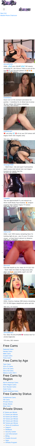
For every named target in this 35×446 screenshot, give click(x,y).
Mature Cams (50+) (10, 373)
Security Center (10, 432)
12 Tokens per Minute (10, 414)
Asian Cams (7, 389)
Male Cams (7, 353)
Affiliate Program (11, 442)
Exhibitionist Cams (9, 397)
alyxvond (7, 265)
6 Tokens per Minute (10, 412)
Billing (7, 436)
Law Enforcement (11, 434)
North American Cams (10, 382)
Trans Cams (7, 358)
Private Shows (8, 402)
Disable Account (11, 438)
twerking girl (8, 131)
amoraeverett (8, 64)
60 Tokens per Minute (10, 421)
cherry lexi (7, 232)
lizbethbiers (7, 98)
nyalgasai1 (7, 299)
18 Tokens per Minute (10, 417)
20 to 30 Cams (8, 368)
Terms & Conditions (12, 425)
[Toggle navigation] (3, 9)
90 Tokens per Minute (10, 423)
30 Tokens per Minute (10, 419)
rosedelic (7, 198)
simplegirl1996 (8, 165)
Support (8, 427)
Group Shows (7, 404)
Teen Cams (7, 364)
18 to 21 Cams (8, 366)
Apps (7, 440)
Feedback (8, 429)
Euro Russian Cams (9, 387)
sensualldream (8, 332)
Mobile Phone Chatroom (8, 15)
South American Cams (10, 391)
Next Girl (3, 13)
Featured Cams (8, 349)
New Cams (6, 406)
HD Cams (6, 399)
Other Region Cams (9, 385)
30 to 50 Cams (8, 371)
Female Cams (7, 351)
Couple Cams (7, 356)
